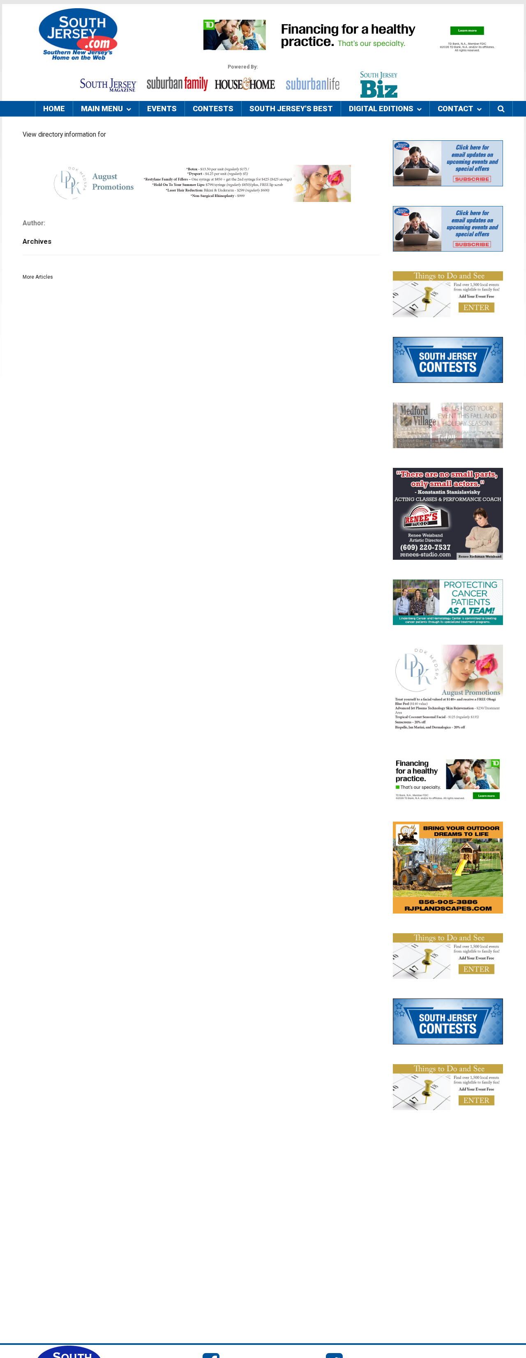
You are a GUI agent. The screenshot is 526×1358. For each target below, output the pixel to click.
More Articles (38, 277)
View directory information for (64, 134)
